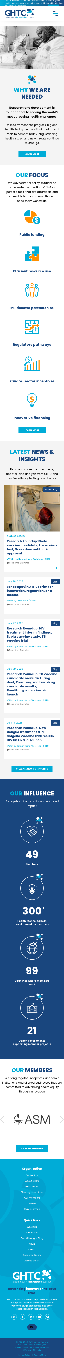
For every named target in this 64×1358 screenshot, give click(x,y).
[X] (14, 1317)
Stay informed (32, 1209)
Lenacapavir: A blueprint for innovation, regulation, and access (30, 591)
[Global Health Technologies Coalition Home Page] (19, 10)
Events (32, 1249)
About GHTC (32, 1180)
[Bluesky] (47, 1317)
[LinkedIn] (31, 1317)
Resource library (32, 1255)
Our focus (32, 1232)
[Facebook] (22, 1317)
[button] (62, 1119)
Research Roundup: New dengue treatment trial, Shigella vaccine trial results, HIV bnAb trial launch (31, 734)
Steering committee (32, 1192)
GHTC (47, 559)
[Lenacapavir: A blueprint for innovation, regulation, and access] (31, 609)
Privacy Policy (24, 1355)
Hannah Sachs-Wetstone (30, 559)
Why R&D (32, 1227)
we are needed (32, 93)
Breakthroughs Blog (32, 1238)
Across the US (32, 1260)
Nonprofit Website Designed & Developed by (36, 1348)
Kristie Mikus (22, 600)
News (32, 1243)
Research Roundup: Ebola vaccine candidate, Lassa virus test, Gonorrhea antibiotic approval (32, 547)
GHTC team (32, 1186)
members (32, 1070)
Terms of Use (40, 1355)
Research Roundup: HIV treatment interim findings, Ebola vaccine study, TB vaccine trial (29, 634)
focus (32, 175)
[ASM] (32, 1119)
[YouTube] (39, 1317)
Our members (32, 1197)
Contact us (32, 1175)
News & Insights (32, 455)
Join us (32, 1203)
